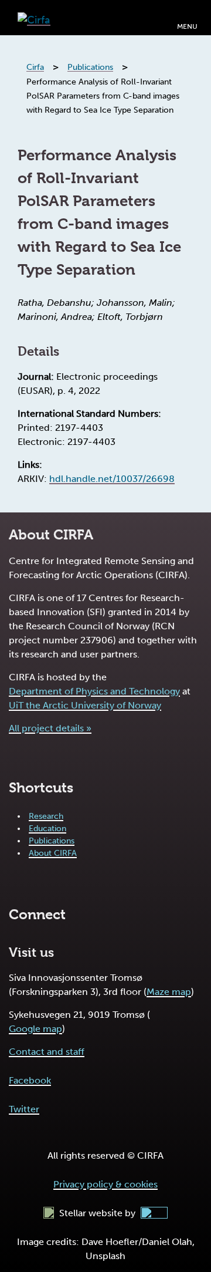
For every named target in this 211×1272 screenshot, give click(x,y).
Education (47, 829)
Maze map (169, 991)
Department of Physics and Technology (94, 691)
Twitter (24, 1109)
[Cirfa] (34, 17)
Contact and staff (46, 1051)
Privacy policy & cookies (105, 1184)
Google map (35, 1028)
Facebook (30, 1080)
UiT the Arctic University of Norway (85, 705)
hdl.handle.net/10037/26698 (112, 478)
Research (46, 816)
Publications (51, 841)
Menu (187, 26)
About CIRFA (53, 853)
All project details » (50, 728)
